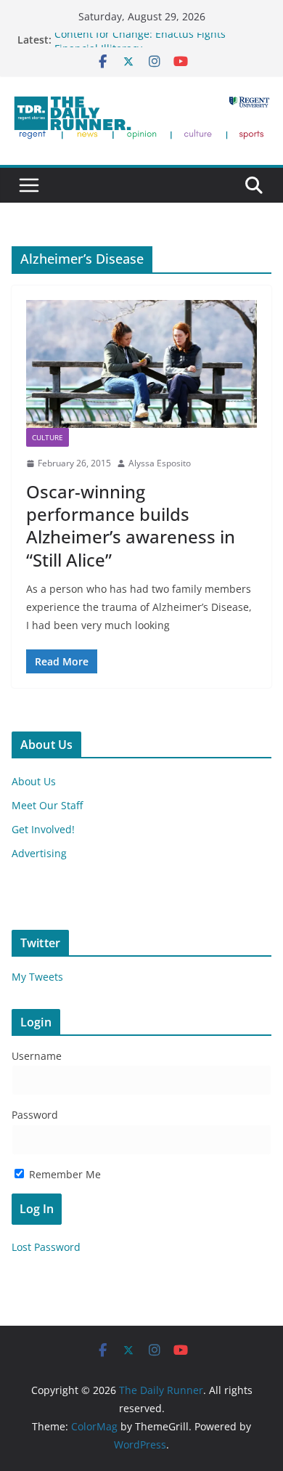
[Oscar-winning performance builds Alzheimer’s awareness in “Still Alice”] (141, 364)
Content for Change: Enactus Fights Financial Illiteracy (140, 45)
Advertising (39, 853)
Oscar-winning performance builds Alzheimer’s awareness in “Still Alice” (130, 525)
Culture (47, 437)
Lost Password (46, 1247)
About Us (34, 781)
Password (35, 1115)
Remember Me (63, 1174)
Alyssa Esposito (159, 463)
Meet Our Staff (47, 805)
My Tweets (37, 977)
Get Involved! (43, 829)
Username (37, 1056)
